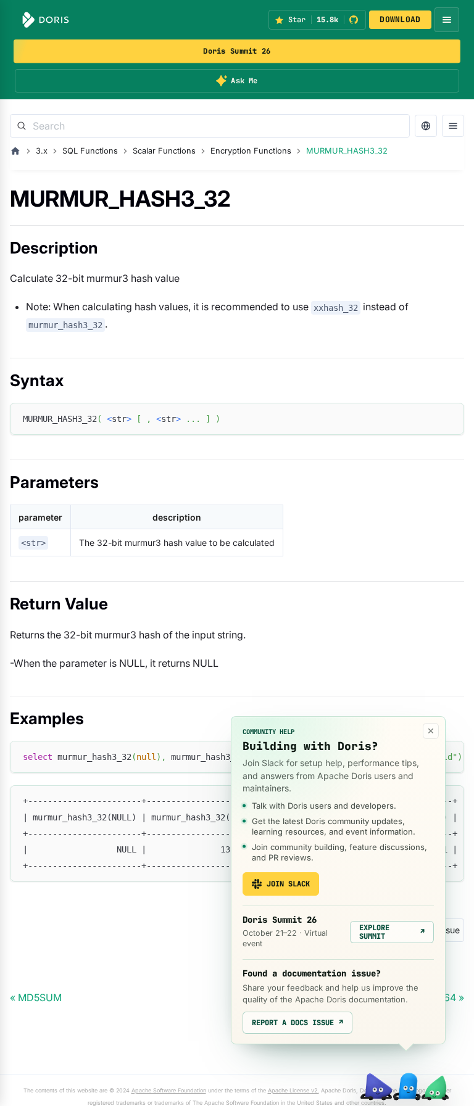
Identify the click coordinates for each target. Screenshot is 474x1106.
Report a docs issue (297, 1023)
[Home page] (15, 151)
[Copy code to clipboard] (449, 418)
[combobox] (209, 126)
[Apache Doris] (46, 19)
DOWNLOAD (400, 19)
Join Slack (288, 884)
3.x (42, 150)
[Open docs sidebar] (453, 126)
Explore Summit (392, 932)
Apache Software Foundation (168, 1090)
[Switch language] (426, 126)
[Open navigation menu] (446, 19)
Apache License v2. (293, 1090)
